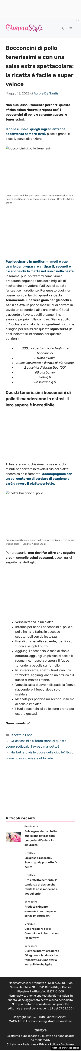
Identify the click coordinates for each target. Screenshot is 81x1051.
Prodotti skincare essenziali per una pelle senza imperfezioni (40, 911)
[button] (62, 28)
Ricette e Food (22, 735)
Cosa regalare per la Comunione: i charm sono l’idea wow (41, 933)
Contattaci (65, 1021)
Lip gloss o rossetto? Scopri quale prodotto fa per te (40, 862)
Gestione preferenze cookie (65, 1048)
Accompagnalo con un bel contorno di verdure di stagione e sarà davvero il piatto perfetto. (39, 478)
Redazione (29, 1044)
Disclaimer (67, 1044)
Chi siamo (13, 1044)
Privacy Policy (48, 1044)
